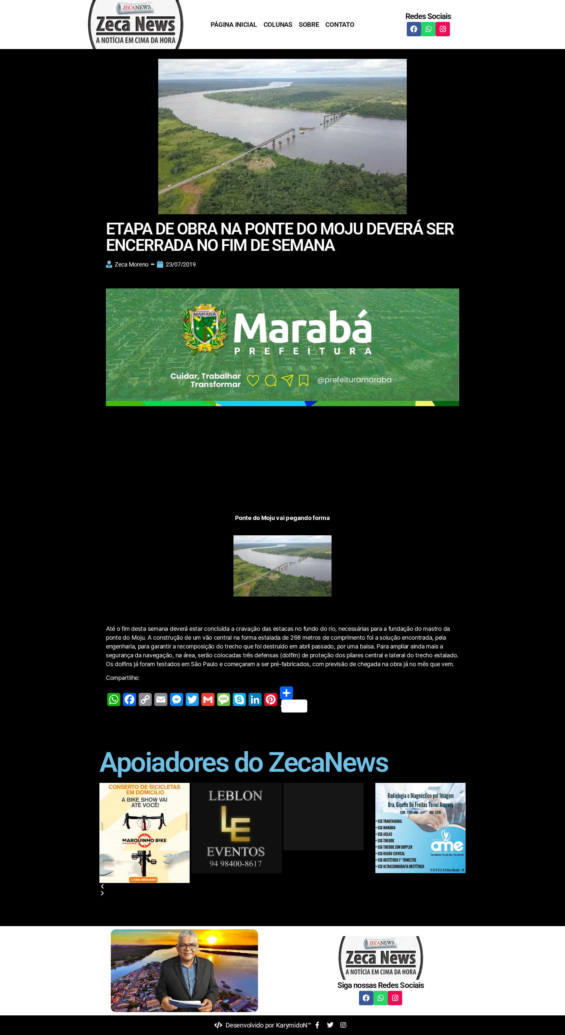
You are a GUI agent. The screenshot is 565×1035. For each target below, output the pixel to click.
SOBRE (309, 24)
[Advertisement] (282, 465)
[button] (282, 886)
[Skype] (239, 699)
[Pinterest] (271, 699)
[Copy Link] (145, 699)
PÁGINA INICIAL (234, 24)
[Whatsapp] (428, 29)
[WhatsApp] (114, 699)
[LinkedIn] (255, 699)
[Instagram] (443, 29)
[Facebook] (414, 29)
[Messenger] (176, 699)
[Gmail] (208, 699)
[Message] (223, 699)
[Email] (161, 699)
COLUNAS (278, 24)
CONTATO (339, 24)
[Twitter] (192, 699)
